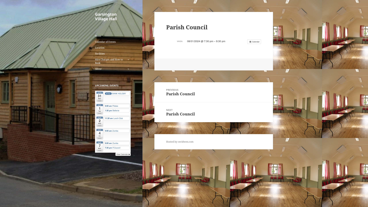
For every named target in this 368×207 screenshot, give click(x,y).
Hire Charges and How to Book (109, 61)
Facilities (100, 53)
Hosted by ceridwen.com (179, 141)
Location (100, 47)
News (98, 36)
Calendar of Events (105, 41)
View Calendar (122, 154)
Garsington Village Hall (106, 16)
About (98, 68)
